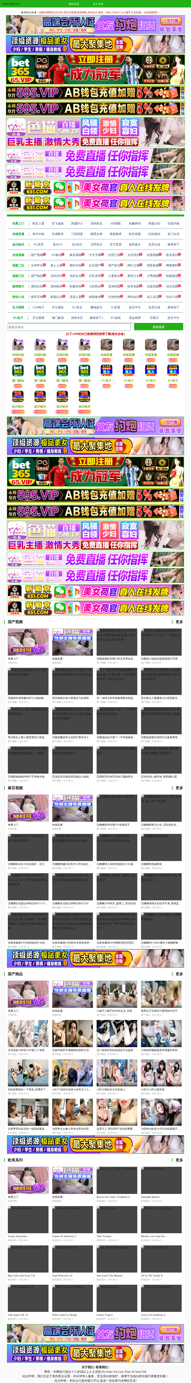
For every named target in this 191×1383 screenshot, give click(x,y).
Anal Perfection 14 (62, 1275)
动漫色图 (153, 286)
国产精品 (37, 275)
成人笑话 (153, 296)
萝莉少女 (133, 275)
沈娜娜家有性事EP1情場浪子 (113, 824)
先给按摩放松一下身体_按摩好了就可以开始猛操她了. (39, 1089)
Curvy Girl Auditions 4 (153, 1315)
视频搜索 (159, 327)
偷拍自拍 (37, 286)
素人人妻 (56, 265)
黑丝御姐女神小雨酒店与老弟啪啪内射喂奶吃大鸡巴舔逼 (85, 698)
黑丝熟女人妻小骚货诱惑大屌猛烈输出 (30, 737)
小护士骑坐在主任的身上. (111, 1089)
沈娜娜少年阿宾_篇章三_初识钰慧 (116, 903)
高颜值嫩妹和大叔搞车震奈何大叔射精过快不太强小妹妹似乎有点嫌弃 (92, 737)
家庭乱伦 (56, 296)
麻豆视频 (76, 254)
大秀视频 (153, 275)
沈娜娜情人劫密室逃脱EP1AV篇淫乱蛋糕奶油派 (124, 864)
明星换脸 (153, 265)
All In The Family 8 (151, 1275)
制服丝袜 (76, 286)
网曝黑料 (172, 265)
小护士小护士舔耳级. (153, 1089)
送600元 (18, 385)
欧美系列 (172, 254)
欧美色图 (133, 286)
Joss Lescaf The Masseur (110, 1275)
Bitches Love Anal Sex (153, 1236)
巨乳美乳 (95, 275)
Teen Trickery (104, 1236)
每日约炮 (106, 359)
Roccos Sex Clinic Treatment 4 (113, 1197)
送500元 (106, 385)
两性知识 (133, 296)
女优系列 (133, 254)
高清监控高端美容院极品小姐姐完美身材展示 (78, 776)
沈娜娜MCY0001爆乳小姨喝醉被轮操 (162, 942)
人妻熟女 (114, 275)
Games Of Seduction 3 (64, 1236)
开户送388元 (18, 411)
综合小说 (172, 296)
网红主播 (133, 265)
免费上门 (17, 359)
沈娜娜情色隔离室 (151, 864)
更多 (179, 622)
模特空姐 (76, 265)
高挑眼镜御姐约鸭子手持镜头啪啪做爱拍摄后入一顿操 (39, 776)
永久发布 (98, 4)
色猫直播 (57, 658)
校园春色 (95, 296)
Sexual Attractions (17, 1236)
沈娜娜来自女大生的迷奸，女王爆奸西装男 (32, 864)
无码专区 (56, 275)
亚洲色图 (114, 286)
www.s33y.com (11, 3)
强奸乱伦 (76, 275)
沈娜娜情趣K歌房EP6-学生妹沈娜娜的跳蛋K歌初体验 (83, 864)
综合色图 (172, 286)
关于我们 (88, 1367)
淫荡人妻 (76, 296)
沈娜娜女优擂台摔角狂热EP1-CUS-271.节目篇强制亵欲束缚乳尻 (44, 903)
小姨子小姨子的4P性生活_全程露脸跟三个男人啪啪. (126, 1010)
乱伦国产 (95, 265)
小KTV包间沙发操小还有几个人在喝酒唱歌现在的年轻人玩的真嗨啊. (91, 1089)
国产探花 (114, 265)
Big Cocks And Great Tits (21, 1275)
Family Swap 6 (105, 1315)
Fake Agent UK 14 (18, 1315)
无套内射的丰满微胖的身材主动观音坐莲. (76, 1050)
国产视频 (37, 254)
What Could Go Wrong (64, 1315)
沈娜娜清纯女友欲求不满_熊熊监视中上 (164, 903)
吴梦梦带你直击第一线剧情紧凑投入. (29, 1128)
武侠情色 (114, 296)
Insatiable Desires (150, 1197)
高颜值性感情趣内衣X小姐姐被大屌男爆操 (32, 698)
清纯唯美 (56, 286)
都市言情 (37, 296)
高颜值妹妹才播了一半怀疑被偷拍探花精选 (121, 737)
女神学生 (37, 265)
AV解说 (56, 254)
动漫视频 (153, 254)
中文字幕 (95, 254)
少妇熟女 (95, 286)
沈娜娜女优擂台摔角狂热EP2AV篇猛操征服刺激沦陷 (82, 903)
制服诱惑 (172, 275)
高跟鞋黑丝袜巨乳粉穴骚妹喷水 (115, 776)
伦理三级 (114, 254)
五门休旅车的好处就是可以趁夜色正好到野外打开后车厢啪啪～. (133, 1050)
